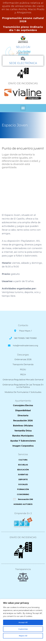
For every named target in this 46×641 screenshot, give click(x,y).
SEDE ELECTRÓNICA (23, 63)
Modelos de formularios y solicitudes (23, 392)
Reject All (23, 636)
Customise (23, 629)
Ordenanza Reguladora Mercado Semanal (23, 379)
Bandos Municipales (23, 436)
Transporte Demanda (23, 364)
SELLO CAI (23, 47)
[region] (23, 620)
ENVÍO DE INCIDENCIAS (23, 83)
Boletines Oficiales (23, 425)
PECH (23, 374)
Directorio (23, 415)
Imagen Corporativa (23, 446)
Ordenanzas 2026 (23, 359)
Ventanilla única (23, 431)
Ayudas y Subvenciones (23, 441)
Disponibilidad (23, 410)
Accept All (23, 622)
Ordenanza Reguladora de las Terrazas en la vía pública (23, 385)
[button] (23, 108)
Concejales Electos (23, 405)
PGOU (23, 369)
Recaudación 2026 (23, 420)
